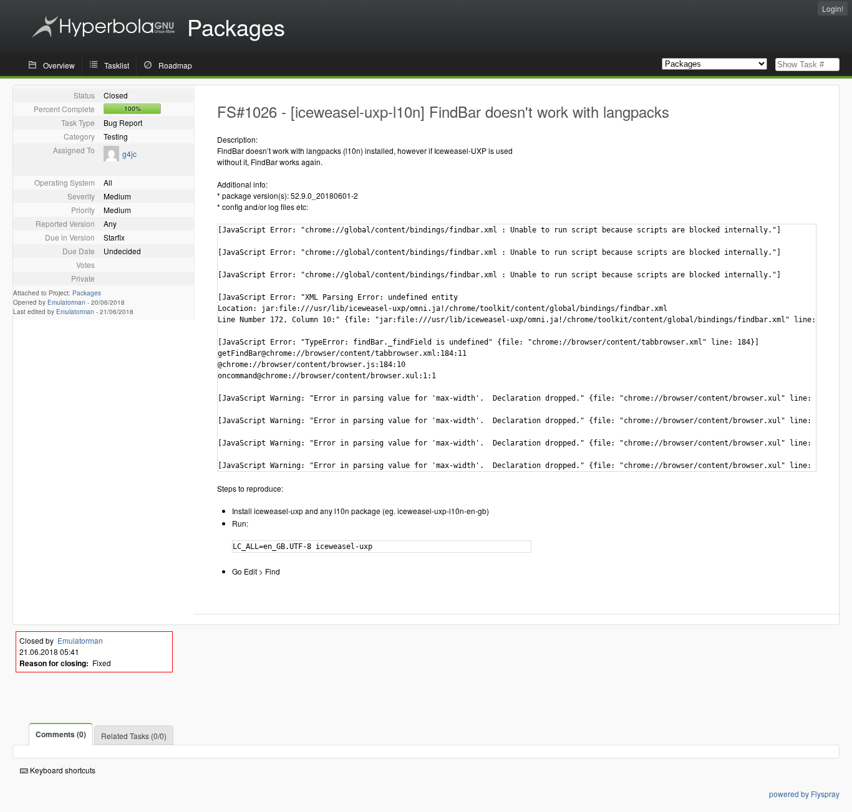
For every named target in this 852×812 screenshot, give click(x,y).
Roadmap (175, 65)
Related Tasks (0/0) (134, 735)
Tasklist (116, 65)
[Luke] (111, 158)
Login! (832, 8)
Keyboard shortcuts (61, 770)
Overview (59, 65)
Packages (86, 293)
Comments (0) (61, 734)
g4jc (129, 153)
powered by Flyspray (804, 793)
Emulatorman (66, 302)
